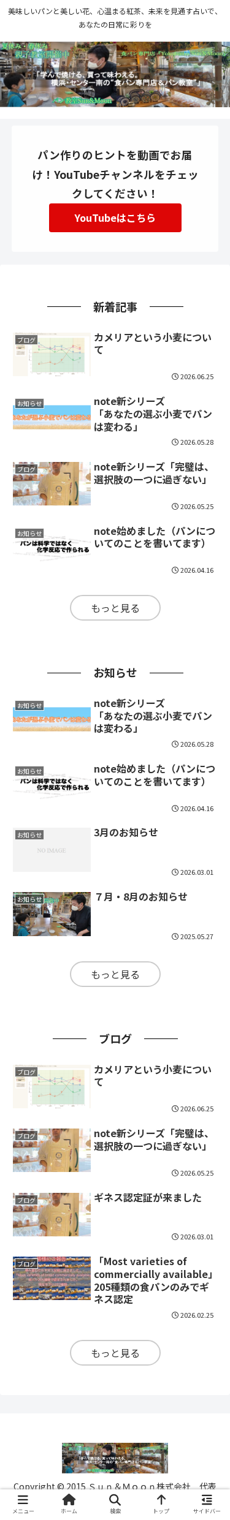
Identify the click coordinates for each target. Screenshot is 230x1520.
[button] (205, 1213)
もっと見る (115, 607)
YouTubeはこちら (115, 217)
